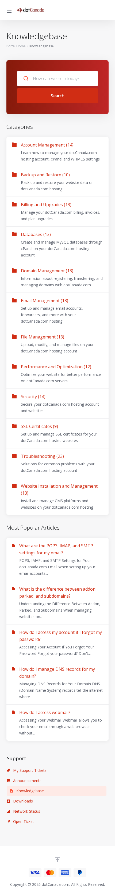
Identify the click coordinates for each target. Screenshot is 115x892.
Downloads (22, 801)
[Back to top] (57, 859)
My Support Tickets (29, 770)
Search (57, 96)
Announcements (26, 780)
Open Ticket (23, 821)
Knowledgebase (29, 790)
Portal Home (16, 46)
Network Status (26, 811)
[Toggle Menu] (8, 10)
